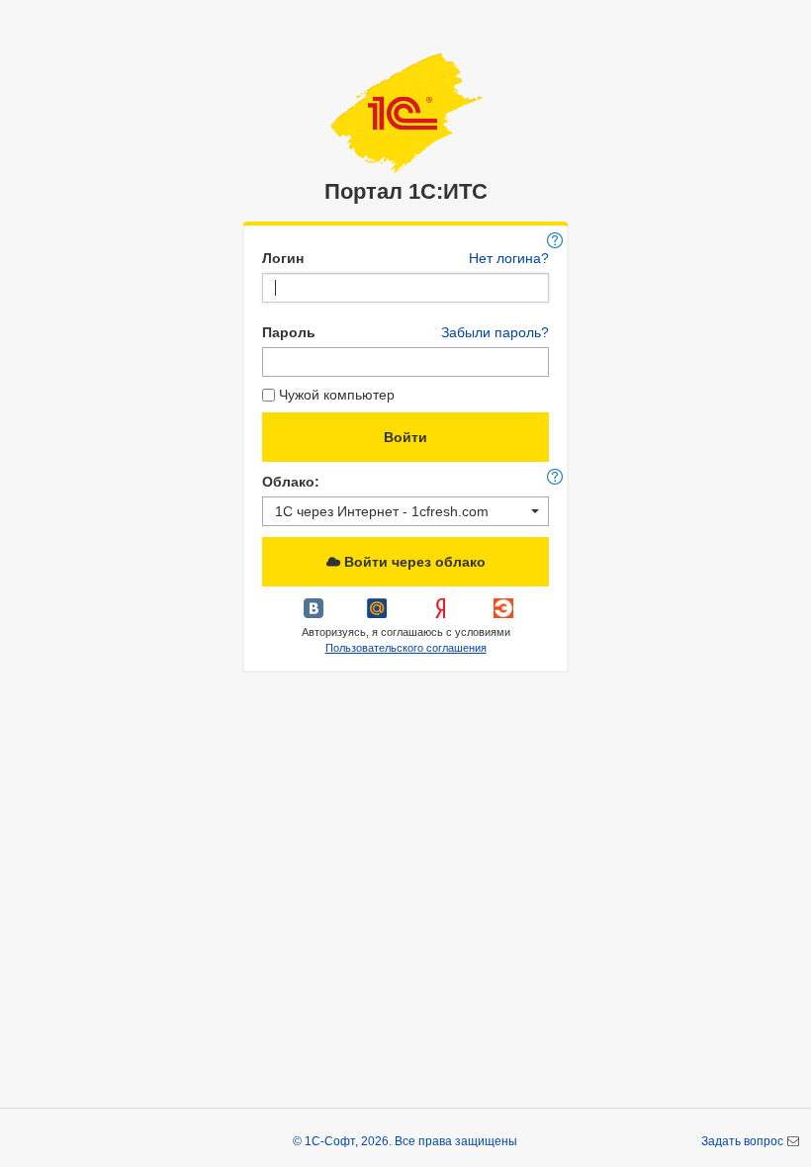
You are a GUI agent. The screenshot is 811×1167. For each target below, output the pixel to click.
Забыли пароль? (495, 332)
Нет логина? (509, 258)
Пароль (288, 332)
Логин (283, 258)
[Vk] (315, 615)
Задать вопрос (743, 1141)
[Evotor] (503, 615)
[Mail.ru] (379, 615)
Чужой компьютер (337, 395)
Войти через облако (413, 562)
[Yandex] (442, 615)
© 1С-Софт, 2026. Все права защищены (405, 1141)
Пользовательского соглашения (406, 648)
